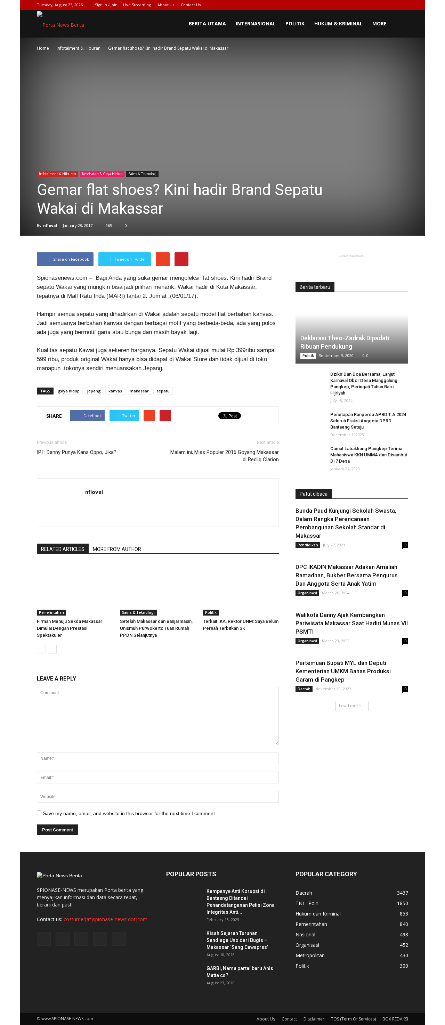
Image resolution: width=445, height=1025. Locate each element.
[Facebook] (357, 5)
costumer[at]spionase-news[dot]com (105, 919)
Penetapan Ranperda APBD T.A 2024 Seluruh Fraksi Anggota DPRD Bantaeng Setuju (368, 421)
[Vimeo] (380, 5)
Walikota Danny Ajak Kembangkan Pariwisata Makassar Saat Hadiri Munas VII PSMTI (352, 623)
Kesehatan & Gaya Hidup (102, 173)
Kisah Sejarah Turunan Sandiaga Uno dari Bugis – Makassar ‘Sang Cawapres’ (237, 940)
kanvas (115, 390)
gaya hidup (69, 390)
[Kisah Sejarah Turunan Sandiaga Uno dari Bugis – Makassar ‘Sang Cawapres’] (183, 942)
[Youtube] (403, 5)
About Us (165, 4)
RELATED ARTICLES (62, 549)
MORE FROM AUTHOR (117, 549)
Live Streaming (137, 4)
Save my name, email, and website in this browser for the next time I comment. (129, 813)
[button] (399, 23)
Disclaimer (314, 1019)
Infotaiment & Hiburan (57, 173)
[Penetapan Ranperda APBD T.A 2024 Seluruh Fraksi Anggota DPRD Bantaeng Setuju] (309, 421)
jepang (94, 390)
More (379, 23)
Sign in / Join (106, 4)
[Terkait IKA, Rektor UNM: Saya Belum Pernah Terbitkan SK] (241, 589)
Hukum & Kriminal (338, 23)
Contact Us (191, 4)
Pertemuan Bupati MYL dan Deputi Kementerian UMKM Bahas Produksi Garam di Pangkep (343, 671)
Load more (350, 706)
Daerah (304, 688)
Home (43, 48)
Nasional (305, 934)
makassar (139, 390)
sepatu (163, 390)
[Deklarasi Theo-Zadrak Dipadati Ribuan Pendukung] (352, 332)
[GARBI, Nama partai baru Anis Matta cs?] (183, 977)
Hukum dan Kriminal (318, 913)
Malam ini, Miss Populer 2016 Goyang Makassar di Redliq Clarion (224, 456)
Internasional (256, 23)
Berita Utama (207, 23)
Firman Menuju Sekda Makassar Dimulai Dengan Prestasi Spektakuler (69, 628)
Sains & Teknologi (142, 173)
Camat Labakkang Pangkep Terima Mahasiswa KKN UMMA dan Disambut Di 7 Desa (368, 455)
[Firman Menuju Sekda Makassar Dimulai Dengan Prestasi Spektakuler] (75, 589)
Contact (289, 1019)
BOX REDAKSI (395, 1019)
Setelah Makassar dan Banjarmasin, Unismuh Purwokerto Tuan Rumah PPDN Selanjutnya (156, 628)
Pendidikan (308, 545)
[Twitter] (368, 5)
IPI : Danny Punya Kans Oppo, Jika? (76, 452)
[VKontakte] (391, 5)
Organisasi (307, 593)
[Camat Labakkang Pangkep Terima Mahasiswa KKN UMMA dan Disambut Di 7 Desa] (309, 455)
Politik (295, 23)
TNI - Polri (307, 903)
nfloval (50, 225)
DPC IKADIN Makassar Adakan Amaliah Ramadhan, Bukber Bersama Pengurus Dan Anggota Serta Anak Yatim (347, 575)
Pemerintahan (51, 612)
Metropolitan (310, 955)
